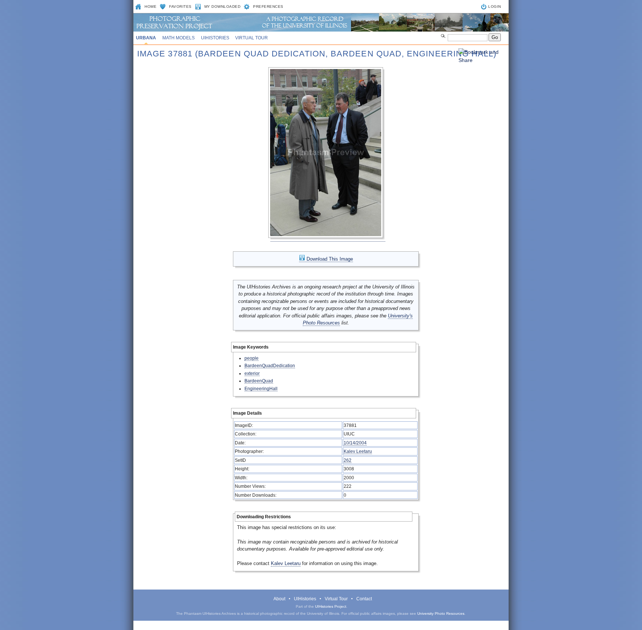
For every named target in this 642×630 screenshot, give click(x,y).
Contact (364, 599)
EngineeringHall (261, 388)
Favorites (180, 6)
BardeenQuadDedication (269, 365)
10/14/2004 (355, 442)
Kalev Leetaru (358, 451)
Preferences (268, 6)
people (251, 358)
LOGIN (494, 6)
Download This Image (329, 259)
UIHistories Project (330, 606)
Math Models (178, 38)
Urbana (146, 38)
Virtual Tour (251, 38)
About (279, 599)
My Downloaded (222, 6)
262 (347, 460)
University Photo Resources (440, 613)
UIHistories (215, 38)
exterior (252, 373)
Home (150, 6)
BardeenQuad (258, 380)
